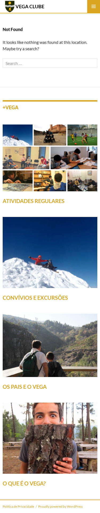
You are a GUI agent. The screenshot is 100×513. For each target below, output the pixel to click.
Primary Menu (93, 6)
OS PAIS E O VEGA (25, 386)
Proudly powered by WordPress (60, 506)
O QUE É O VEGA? (24, 483)
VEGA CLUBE (29, 6)
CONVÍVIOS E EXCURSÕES (35, 297)
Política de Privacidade (18, 506)
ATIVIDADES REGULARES (34, 201)
